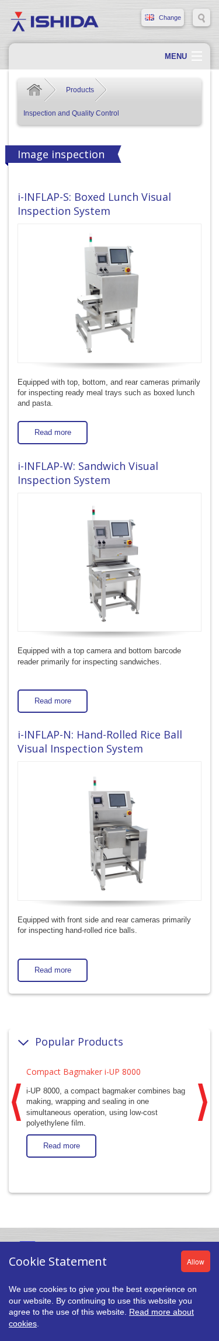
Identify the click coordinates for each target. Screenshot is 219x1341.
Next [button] (202, 1102)
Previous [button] (16, 1102)
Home (34, 90)
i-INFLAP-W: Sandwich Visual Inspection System (88, 473)
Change (170, 17)
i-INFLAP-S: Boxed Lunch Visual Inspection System (94, 204)
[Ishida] (54, 21)
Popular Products (79, 1042)
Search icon (201, 17)
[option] (109, 1110)
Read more (52, 432)
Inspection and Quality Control (71, 113)
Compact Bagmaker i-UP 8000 (83, 1071)
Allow (195, 1261)
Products (80, 90)
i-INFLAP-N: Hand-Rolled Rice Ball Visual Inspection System (100, 741)
